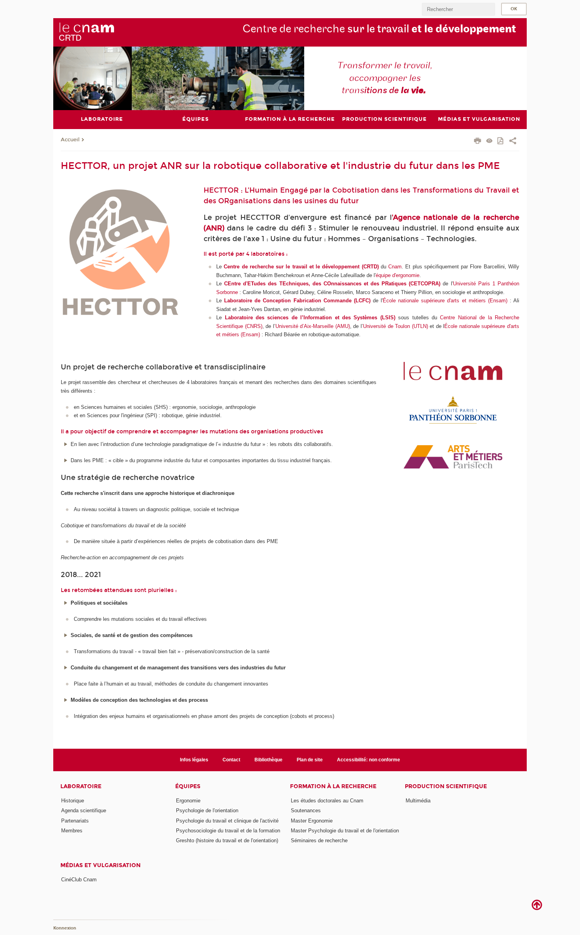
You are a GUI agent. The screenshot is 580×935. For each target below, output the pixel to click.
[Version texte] (489, 141)
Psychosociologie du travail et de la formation (228, 831)
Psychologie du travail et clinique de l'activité (227, 821)
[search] (458, 9)
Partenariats (75, 821)
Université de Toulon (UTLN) (395, 326)
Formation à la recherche (333, 786)
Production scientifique (446, 786)
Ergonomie (188, 801)
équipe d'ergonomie (397, 275)
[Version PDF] (501, 141)
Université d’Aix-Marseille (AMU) (312, 326)
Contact (231, 760)
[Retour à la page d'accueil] (86, 32)
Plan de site (310, 760)
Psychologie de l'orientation (207, 810)
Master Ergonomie (312, 821)
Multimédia (418, 801)
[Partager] (512, 142)
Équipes (187, 786)
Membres (71, 831)
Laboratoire (80, 786)
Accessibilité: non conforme (368, 760)
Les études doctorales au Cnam (327, 801)
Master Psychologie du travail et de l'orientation (345, 831)
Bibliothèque (268, 760)
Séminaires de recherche (319, 840)
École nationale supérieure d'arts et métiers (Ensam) (445, 301)
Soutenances (306, 810)
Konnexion (64, 928)
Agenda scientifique (83, 810)
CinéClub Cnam (79, 880)
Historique (72, 801)
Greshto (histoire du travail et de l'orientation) (227, 840)
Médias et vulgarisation (100, 865)
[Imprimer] (477, 142)
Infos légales (194, 760)
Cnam (395, 267)
